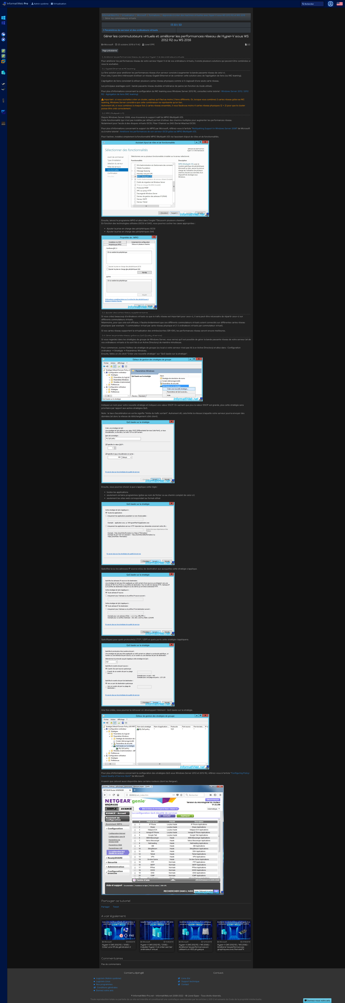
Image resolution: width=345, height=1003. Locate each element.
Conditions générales (107, 987)
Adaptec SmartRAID (3, 84)
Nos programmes (104, 984)
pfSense (3, 112)
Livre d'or (185, 978)
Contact (185, 984)
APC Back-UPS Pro (3, 100)
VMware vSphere (3, 56)
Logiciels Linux (103, 981)
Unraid (3, 123)
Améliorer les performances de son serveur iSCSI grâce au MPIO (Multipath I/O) (158, 131)
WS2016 (3, 22)
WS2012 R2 (3, 17)
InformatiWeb (17, 3)
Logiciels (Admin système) (108, 978)
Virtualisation (59, 3)
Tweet (116, 907)
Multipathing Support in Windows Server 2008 (214, 128)
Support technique (190, 981)
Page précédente (110, 51)
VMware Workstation (3, 61)
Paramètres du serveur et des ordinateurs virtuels (131, 30)
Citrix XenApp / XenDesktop (3, 34)
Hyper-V (3, 72)
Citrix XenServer (3, 39)
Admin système (41, 3)
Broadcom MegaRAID (3, 89)
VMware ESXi (3, 50)
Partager (105, 907)
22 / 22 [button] (177, 24)
